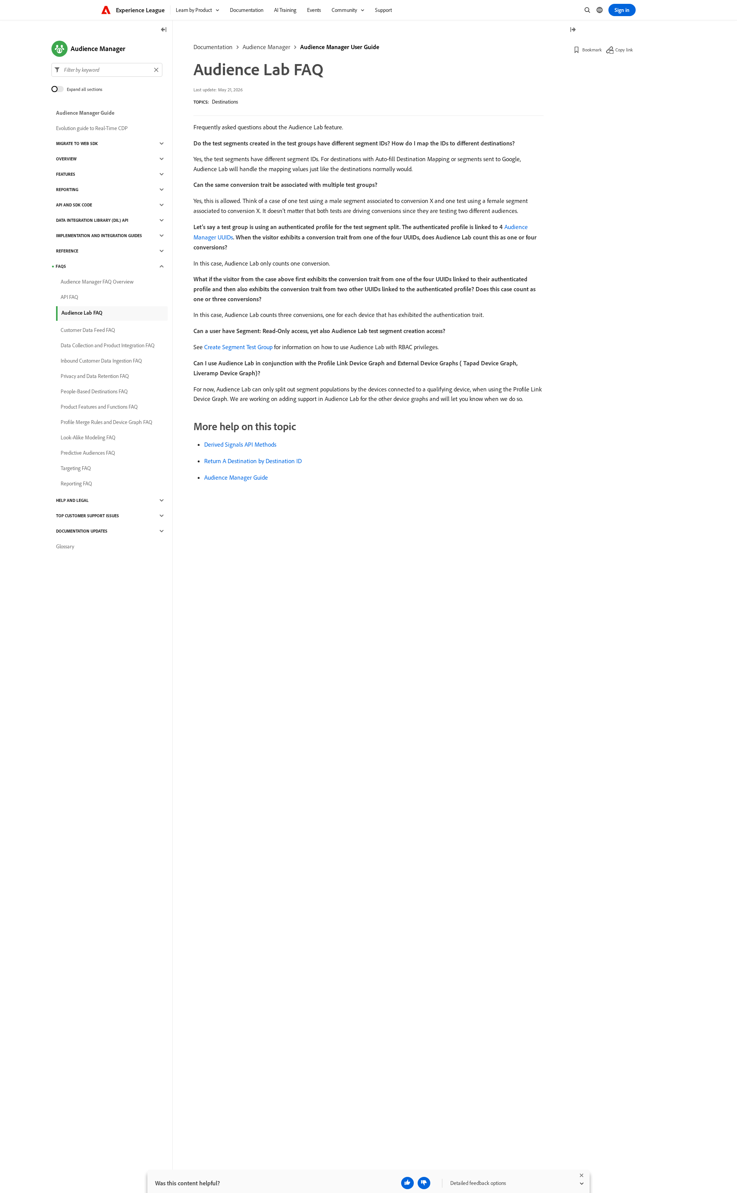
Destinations (225, 101)
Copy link (624, 50)
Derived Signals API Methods (240, 444)
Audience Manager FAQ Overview (97, 281)
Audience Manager (266, 47)
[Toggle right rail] (572, 30)
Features (65, 174)
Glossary (65, 546)
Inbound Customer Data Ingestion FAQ (101, 360)
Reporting (67, 189)
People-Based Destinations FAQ (94, 391)
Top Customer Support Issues (87, 515)
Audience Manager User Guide (339, 47)
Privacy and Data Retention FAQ (95, 376)
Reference (67, 251)
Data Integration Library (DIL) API (92, 220)
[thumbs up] (407, 1183)
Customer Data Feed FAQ (88, 330)
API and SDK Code (74, 205)
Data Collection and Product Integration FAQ (108, 345)
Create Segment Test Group (238, 347)
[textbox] (106, 70)
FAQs (61, 266)
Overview (66, 159)
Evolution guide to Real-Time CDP (92, 128)
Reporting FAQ (76, 483)
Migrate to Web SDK (77, 143)
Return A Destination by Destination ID (253, 461)
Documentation (213, 47)
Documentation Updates (81, 531)
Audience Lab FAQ (81, 312)
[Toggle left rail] (163, 30)
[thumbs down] (424, 1183)
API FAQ (69, 297)
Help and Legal (72, 500)
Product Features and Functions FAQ (99, 406)
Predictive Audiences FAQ (88, 452)
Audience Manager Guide (236, 477)
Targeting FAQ (76, 468)
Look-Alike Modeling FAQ (88, 437)
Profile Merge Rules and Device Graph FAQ (106, 422)
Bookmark (592, 50)
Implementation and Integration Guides (99, 235)
